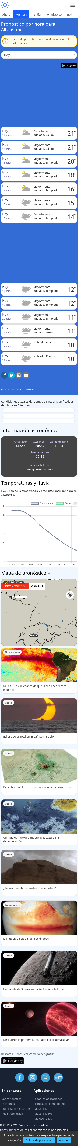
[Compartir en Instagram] (18, 375)
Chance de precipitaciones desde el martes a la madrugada (40, 41)
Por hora (21, 14)
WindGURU (54, 14)
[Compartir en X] (11, 375)
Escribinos (8, 1104)
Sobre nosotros (11, 1099)
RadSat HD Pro (43, 1113)
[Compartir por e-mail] (26, 375)
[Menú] (73, 5)
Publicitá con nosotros (16, 1108)
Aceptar (64, 1140)
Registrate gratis (12, 1113)
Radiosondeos (43, 1118)
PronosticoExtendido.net (50, 1104)
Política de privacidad (39, 1140)
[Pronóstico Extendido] (4, 5)
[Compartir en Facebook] (4, 375)
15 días (37, 14)
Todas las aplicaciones (48, 1099)
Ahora (6, 14)
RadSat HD (40, 1108)
